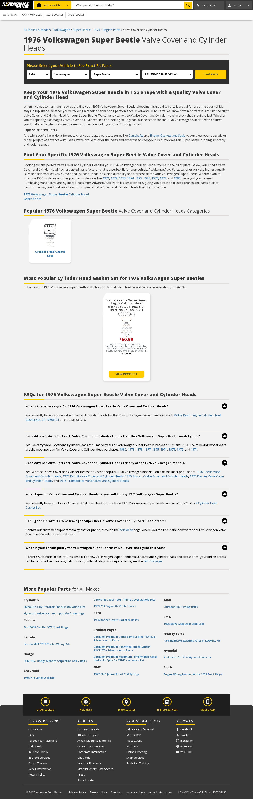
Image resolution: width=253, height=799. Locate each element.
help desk (126, 530)
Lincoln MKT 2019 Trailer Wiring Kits (47, 644)
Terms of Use (98, 792)
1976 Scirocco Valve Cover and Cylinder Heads (156, 476)
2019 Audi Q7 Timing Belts (181, 607)
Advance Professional (140, 729)
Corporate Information (91, 752)
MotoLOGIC (134, 740)
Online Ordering (136, 752)
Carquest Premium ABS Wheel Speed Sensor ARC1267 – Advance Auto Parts (122, 648)
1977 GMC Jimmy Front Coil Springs (116, 674)
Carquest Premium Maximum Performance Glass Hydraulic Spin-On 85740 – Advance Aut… (125, 658)
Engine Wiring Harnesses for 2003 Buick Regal (193, 674)
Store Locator (86, 780)
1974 (130, 178)
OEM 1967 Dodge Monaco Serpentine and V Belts (55, 661)
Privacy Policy (77, 792)
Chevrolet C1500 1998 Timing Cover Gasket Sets (124, 599)
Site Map (116, 792)
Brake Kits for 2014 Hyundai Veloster (187, 657)
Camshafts (136, 136)
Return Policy (36, 774)
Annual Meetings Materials (94, 740)
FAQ (31, 735)
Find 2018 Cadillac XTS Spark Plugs (46, 627)
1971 (106, 178)
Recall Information (39, 769)
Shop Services (135, 757)
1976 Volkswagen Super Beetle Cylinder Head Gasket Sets (56, 196)
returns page (153, 561)
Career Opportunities (91, 746)
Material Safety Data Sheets (95, 769)
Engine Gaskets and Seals (167, 136)
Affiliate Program (88, 735)
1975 (138, 178)
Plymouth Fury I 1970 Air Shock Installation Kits (54, 607)
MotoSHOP (133, 735)
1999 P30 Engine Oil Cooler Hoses (115, 606)
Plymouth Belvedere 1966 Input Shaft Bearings (54, 613)
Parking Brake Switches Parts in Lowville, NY (192, 640)
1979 (163, 178)
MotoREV (132, 746)
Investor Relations (89, 763)
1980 (177, 178)
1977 (146, 178)
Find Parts (211, 74)
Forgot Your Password (42, 740)
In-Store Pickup (38, 752)
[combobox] (132, 5)
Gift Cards (83, 757)
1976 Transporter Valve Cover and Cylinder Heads (94, 481)
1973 (122, 178)
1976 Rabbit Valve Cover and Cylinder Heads (93, 476)
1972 (114, 178)
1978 (155, 178)
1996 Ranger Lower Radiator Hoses (116, 620)
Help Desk (35, 746)
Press (81, 774)
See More (127, 353)
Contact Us (35, 729)
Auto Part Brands (88, 729)
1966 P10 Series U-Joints (39, 678)
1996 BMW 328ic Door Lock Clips (184, 624)
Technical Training (137, 763)
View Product (126, 374)
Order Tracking (38, 763)
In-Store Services (39, 757)
